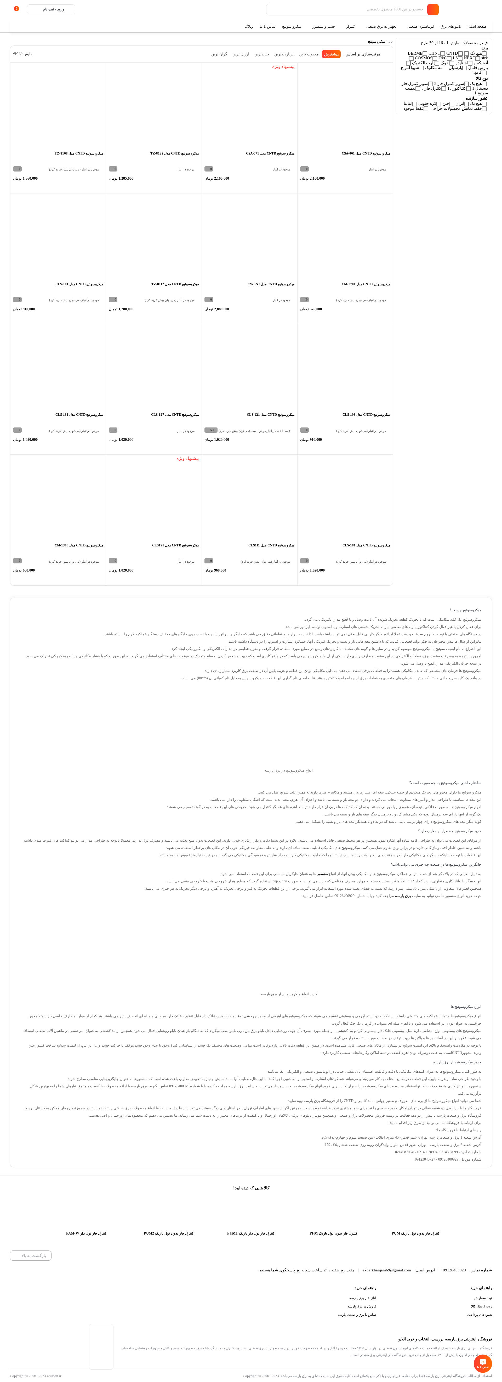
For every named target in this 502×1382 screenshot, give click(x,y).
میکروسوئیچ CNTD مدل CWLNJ (271, 284)
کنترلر (350, 26)
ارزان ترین (240, 54)
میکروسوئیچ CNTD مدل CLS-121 (271, 414)
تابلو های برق (451, 26)
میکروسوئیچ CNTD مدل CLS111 (271, 545)
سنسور (322, 874)
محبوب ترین (309, 54)
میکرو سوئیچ (292, 26)
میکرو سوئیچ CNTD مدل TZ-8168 (79, 153)
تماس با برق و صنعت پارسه (357, 1315)
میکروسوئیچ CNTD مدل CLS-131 (79, 414)
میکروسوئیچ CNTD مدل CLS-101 (79, 284)
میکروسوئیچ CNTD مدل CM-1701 (366, 284)
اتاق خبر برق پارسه (362, 1298)
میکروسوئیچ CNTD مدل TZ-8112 (175, 284)
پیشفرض (331, 54)
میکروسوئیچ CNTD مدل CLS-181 (366, 545)
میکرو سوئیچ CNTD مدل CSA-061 (366, 153)
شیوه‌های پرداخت (479, 1315)
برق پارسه (403, 896)
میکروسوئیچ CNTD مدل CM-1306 (79, 545)
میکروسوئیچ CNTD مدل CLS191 (175, 545)
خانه (390, 41)
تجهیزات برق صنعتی (381, 26)
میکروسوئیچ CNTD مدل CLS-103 (366, 414)
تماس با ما (268, 26)
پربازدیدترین (284, 54)
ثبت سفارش (483, 1298)
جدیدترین (261, 54)
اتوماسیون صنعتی (420, 26)
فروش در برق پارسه (362, 1306)
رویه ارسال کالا (481, 1306)
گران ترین (219, 54)
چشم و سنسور (323, 26)
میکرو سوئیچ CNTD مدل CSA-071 (270, 153)
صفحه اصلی (477, 26)
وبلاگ (249, 26)
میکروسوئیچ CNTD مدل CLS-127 (175, 414)
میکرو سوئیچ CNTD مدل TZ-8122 (174, 153)
